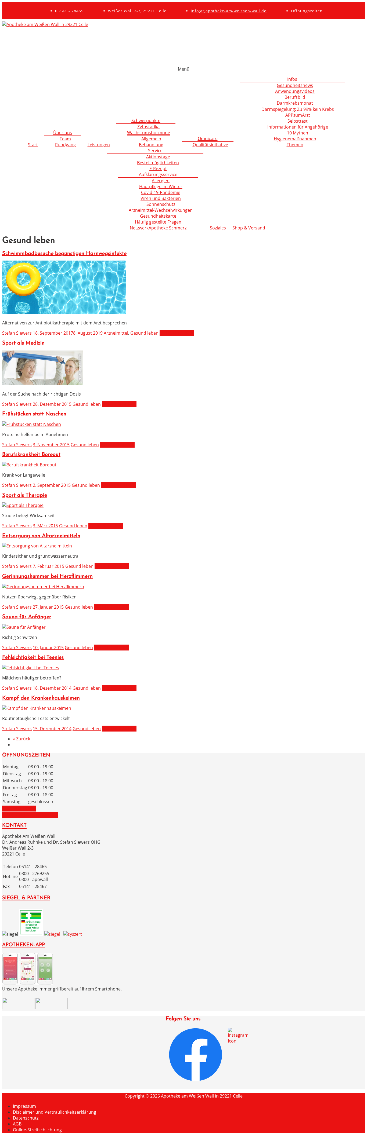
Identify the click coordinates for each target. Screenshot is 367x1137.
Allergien (161, 181)
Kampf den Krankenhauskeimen (41, 698)
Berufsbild (295, 97)
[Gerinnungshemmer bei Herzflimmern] (43, 587)
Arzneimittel (116, 333)
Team (65, 139)
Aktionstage (158, 157)
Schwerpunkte (145, 120)
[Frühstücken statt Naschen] (31, 424)
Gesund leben (144, 333)
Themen (295, 145)
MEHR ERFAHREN (177, 333)
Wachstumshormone (148, 133)
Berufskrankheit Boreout (31, 454)
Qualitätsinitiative (210, 145)
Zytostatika (148, 127)
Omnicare (208, 138)
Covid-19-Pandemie (160, 192)
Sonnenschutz (160, 204)
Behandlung (151, 145)
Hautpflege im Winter (160, 186)
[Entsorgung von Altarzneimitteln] (37, 546)
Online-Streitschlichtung (37, 1130)
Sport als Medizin (23, 343)
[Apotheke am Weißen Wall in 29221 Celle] (45, 24)
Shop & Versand (248, 228)
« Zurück (21, 739)
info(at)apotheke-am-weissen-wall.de (229, 10)
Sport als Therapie (24, 495)
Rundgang (65, 145)
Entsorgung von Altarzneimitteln (41, 536)
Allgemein (151, 139)
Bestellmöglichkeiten (158, 163)
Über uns (62, 133)
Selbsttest (297, 121)
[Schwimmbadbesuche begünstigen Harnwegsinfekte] (64, 313)
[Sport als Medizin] (42, 384)
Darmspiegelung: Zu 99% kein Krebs (297, 109)
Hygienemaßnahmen (295, 139)
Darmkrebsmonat (295, 103)
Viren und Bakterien (161, 198)
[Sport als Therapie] (23, 505)
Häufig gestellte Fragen (158, 222)
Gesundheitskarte (158, 216)
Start (33, 145)
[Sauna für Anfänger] (24, 627)
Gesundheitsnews (295, 85)
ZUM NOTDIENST (19, 808)
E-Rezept (158, 168)
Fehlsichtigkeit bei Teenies (33, 657)
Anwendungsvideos (295, 91)
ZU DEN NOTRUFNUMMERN (30, 815)
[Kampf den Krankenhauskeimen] (36, 708)
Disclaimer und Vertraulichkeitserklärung (54, 1112)
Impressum (24, 1106)
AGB (17, 1124)
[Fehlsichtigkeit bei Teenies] (30, 668)
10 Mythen (297, 133)
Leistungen (99, 145)
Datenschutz (25, 1118)
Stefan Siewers (17, 333)
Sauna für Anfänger (26, 617)
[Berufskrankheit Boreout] (29, 465)
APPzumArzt (297, 115)
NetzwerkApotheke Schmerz (158, 228)
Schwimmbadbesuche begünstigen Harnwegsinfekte (64, 253)
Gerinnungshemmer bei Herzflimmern (47, 576)
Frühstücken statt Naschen (34, 414)
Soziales (218, 228)
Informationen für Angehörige (297, 127)
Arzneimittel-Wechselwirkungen (161, 210)
